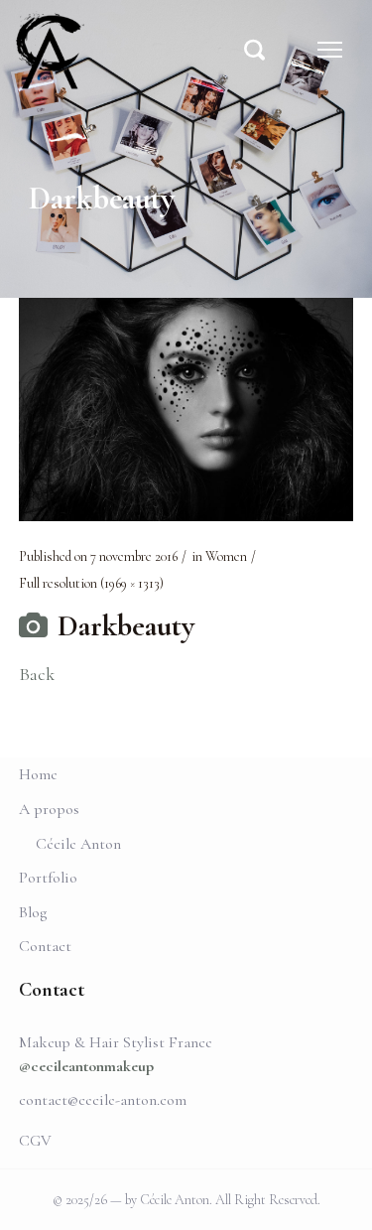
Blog (33, 912)
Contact (45, 946)
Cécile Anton (78, 844)
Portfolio (48, 878)
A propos (49, 809)
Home (38, 774)
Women (226, 556)
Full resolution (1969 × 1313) (91, 583)
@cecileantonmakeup (86, 1066)
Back (37, 674)
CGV (35, 1141)
